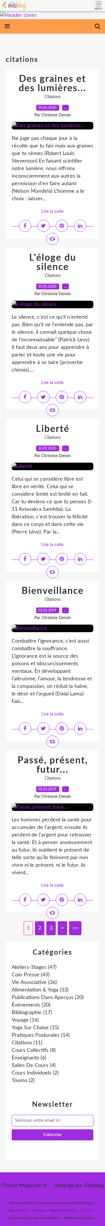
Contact (38, 1210)
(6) (29, 1058)
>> (75, 928)
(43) (31, 975)
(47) (34, 967)
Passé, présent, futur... (53, 765)
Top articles (17, 1210)
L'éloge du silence (52, 262)
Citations (53, 97)
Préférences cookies (79, 1218)
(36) (34, 982)
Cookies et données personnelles (34, 1218)
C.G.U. (86, 1210)
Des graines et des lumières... (52, 83)
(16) (25, 1020)
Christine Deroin (45, 1203)
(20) (48, 997)
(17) (32, 1012)
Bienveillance (53, 591)
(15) (35, 1027)
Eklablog (94, 1185)
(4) (34, 1065)
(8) (34, 1050)
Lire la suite (52, 211)
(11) (27, 1042)
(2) (35, 1073)
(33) (40, 990)
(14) (41, 1035)
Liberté (52, 429)
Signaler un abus (63, 1210)
